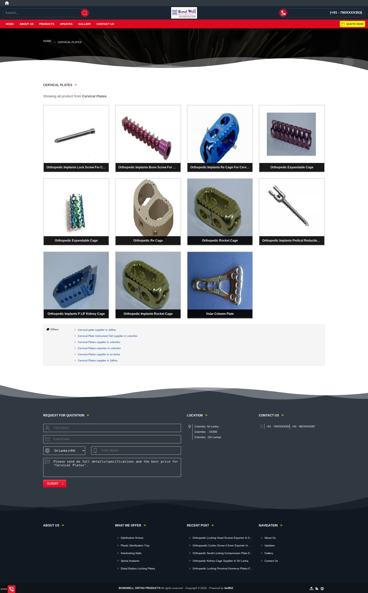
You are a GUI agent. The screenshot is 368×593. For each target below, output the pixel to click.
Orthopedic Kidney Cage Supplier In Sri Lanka (220, 560)
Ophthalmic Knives (132, 537)
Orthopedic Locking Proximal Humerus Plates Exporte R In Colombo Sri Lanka (223, 568)
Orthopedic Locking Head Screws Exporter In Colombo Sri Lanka (223, 537)
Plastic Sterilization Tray (135, 545)
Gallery (84, 23)
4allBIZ (228, 588)
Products (46, 23)
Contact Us (105, 23)
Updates (66, 23)
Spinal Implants (130, 560)
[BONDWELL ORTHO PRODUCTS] (184, 13)
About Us (27, 23)
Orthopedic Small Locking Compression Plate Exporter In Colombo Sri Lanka (223, 553)
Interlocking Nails (131, 553)
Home (10, 23)
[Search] (85, 13)
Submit (53, 483)
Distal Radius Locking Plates (138, 568)
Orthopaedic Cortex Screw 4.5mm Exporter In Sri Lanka (223, 545)
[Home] (7, 3)
